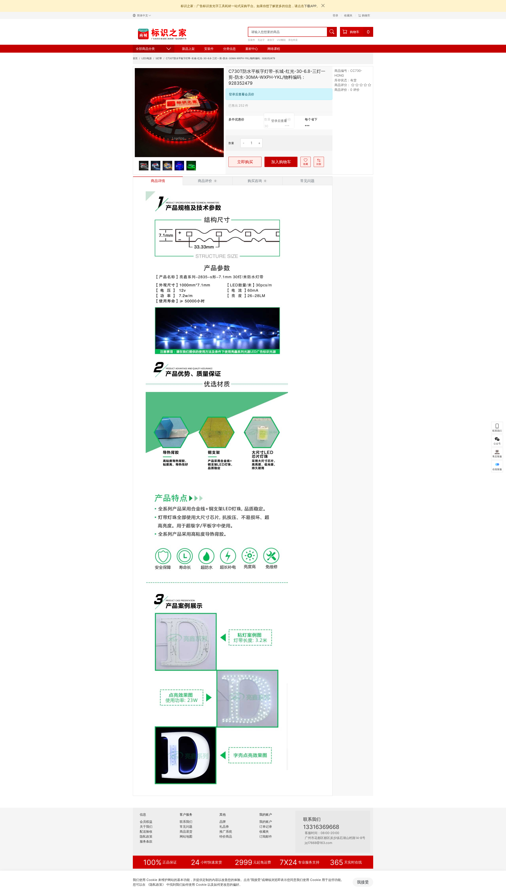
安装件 (251, 39)
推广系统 (225, 831)
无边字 (261, 39)
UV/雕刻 (281, 39)
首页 (135, 58)
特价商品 (225, 836)
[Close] (323, 5)
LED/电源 (147, 58)
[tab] (158, 181)
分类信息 (229, 49)
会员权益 (146, 822)
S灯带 (159, 58)
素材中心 (251, 49)
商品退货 (186, 831)
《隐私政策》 (155, 884)
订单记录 (265, 827)
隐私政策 (146, 836)
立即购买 (245, 161)
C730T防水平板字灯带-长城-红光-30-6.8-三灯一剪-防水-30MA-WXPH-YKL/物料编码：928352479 (220, 58)
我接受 (363, 882)
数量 (231, 143)
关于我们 (146, 827)
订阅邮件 (265, 836)
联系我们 (186, 822)
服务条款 (146, 841)
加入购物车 (281, 161)
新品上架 (188, 49)
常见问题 (186, 827)
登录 (335, 15)
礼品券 (224, 827)
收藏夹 (348, 15)
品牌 (222, 822)
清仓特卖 (293, 39)
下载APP (310, 6)
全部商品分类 (145, 49)
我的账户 (265, 822)
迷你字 (270, 39)
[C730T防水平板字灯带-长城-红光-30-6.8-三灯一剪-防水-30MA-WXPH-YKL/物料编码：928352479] (179, 112)
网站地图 (186, 836)
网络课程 (273, 49)
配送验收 (146, 831)
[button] (143, 15)
